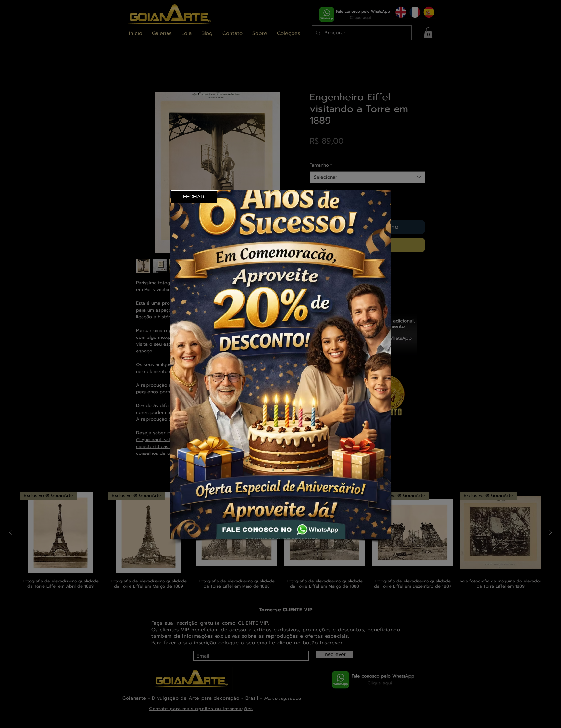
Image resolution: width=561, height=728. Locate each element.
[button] (194, 196)
